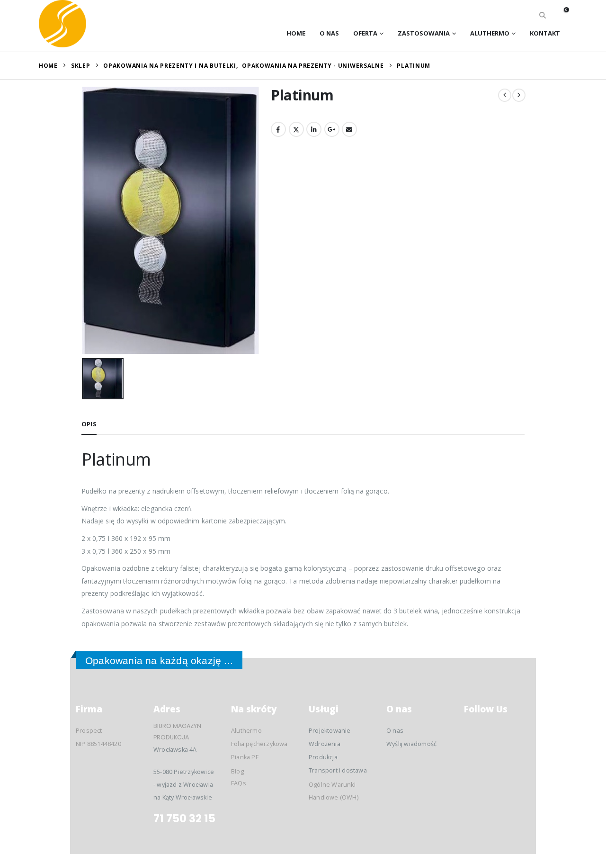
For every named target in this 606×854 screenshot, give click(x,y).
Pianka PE (245, 757)
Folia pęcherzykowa (259, 744)
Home (295, 33)
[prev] (504, 95)
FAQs (238, 783)
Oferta (365, 33)
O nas (329, 33)
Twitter (296, 129)
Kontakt (545, 33)
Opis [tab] (89, 424)
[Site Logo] (62, 23)
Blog (237, 771)
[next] (519, 95)
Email (349, 129)
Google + (331, 129)
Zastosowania (424, 33)
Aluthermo (489, 33)
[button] (543, 15)
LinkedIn (313, 129)
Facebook (278, 129)
